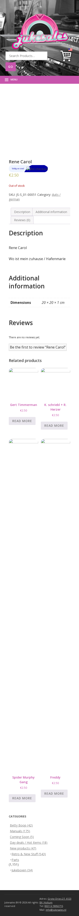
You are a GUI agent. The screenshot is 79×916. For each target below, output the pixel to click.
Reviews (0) (22, 220)
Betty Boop (21, 825)
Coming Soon (22, 837)
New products (23, 848)
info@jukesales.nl (56, 909)
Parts (15, 860)
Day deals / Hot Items (28, 842)
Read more (22, 421)
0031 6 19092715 (54, 906)
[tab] (22, 212)
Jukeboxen (22, 870)
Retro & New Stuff (29, 854)
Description (22, 212)
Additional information (51, 212)
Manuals (20, 831)
